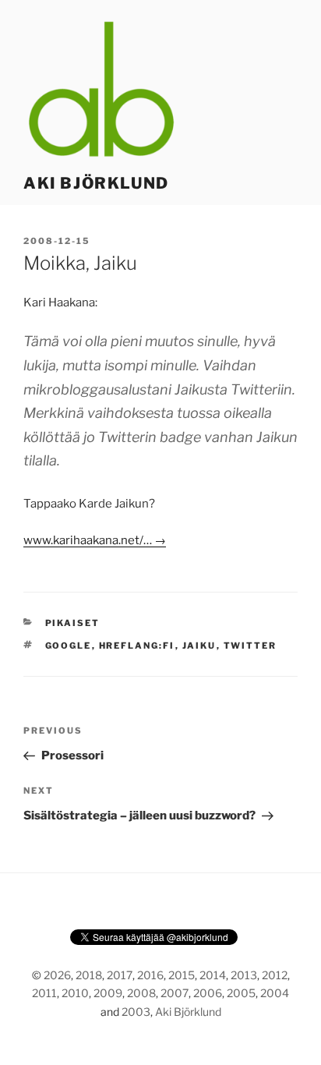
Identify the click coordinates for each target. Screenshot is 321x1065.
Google (68, 645)
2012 (274, 975)
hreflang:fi (137, 645)
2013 (244, 975)
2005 (241, 993)
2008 (141, 993)
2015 (181, 975)
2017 (119, 975)
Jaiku (199, 645)
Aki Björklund (96, 183)
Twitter (250, 645)
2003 (136, 1011)
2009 (107, 993)
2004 (274, 993)
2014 (212, 975)
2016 (150, 975)
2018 (89, 975)
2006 (207, 993)
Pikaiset (73, 622)
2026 (57, 975)
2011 (44, 993)
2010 (75, 993)
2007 (174, 993)
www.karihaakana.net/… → (94, 540)
